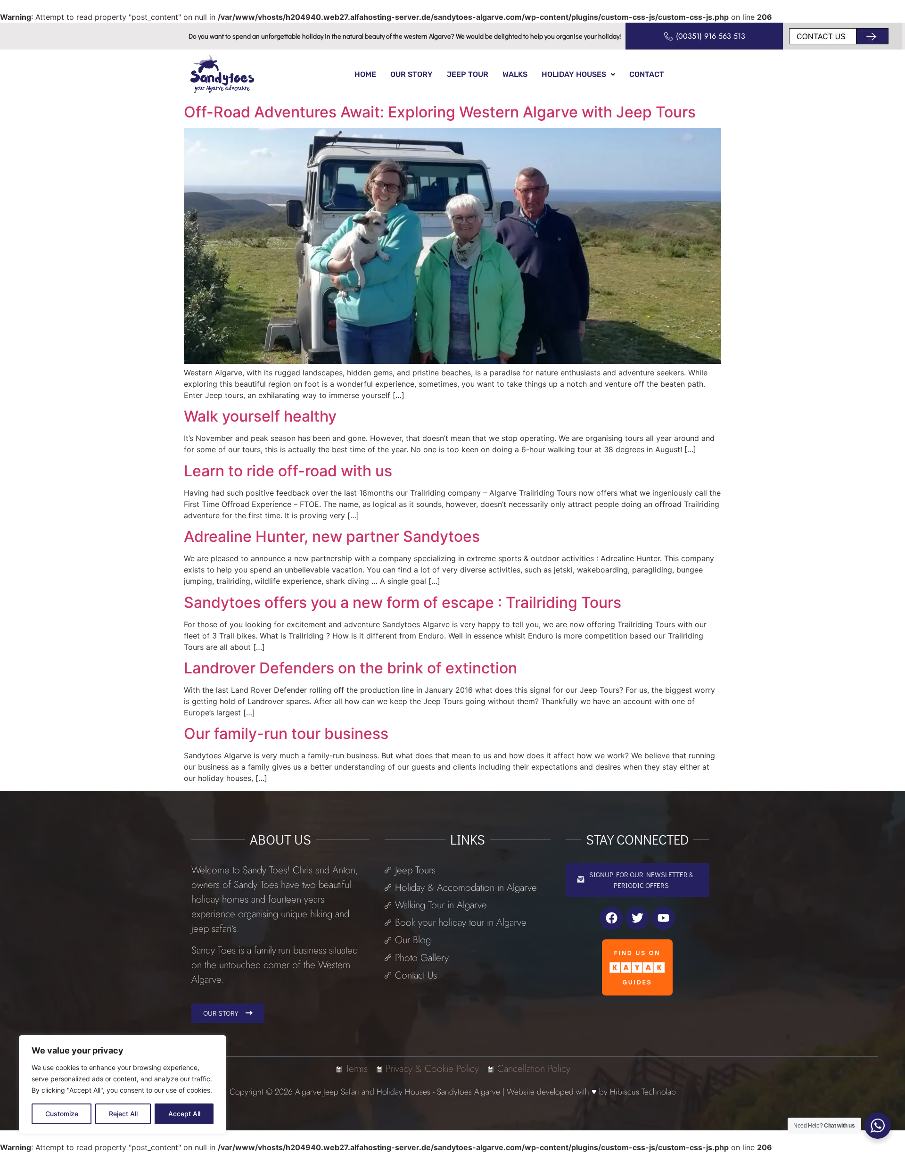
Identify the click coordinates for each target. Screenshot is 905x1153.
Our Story (411, 74)
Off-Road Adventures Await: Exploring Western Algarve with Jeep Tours (440, 112)
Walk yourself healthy (260, 416)
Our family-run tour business (286, 733)
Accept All (184, 1114)
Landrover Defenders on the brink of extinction (350, 668)
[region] (122, 1084)
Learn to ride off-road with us (288, 471)
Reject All (123, 1114)
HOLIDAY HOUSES (574, 74)
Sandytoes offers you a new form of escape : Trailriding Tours (402, 602)
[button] (578, 74)
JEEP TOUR (467, 74)
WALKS (514, 74)
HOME (365, 74)
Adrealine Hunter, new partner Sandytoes (332, 536)
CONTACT (646, 74)
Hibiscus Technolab (643, 1092)
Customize (61, 1114)
